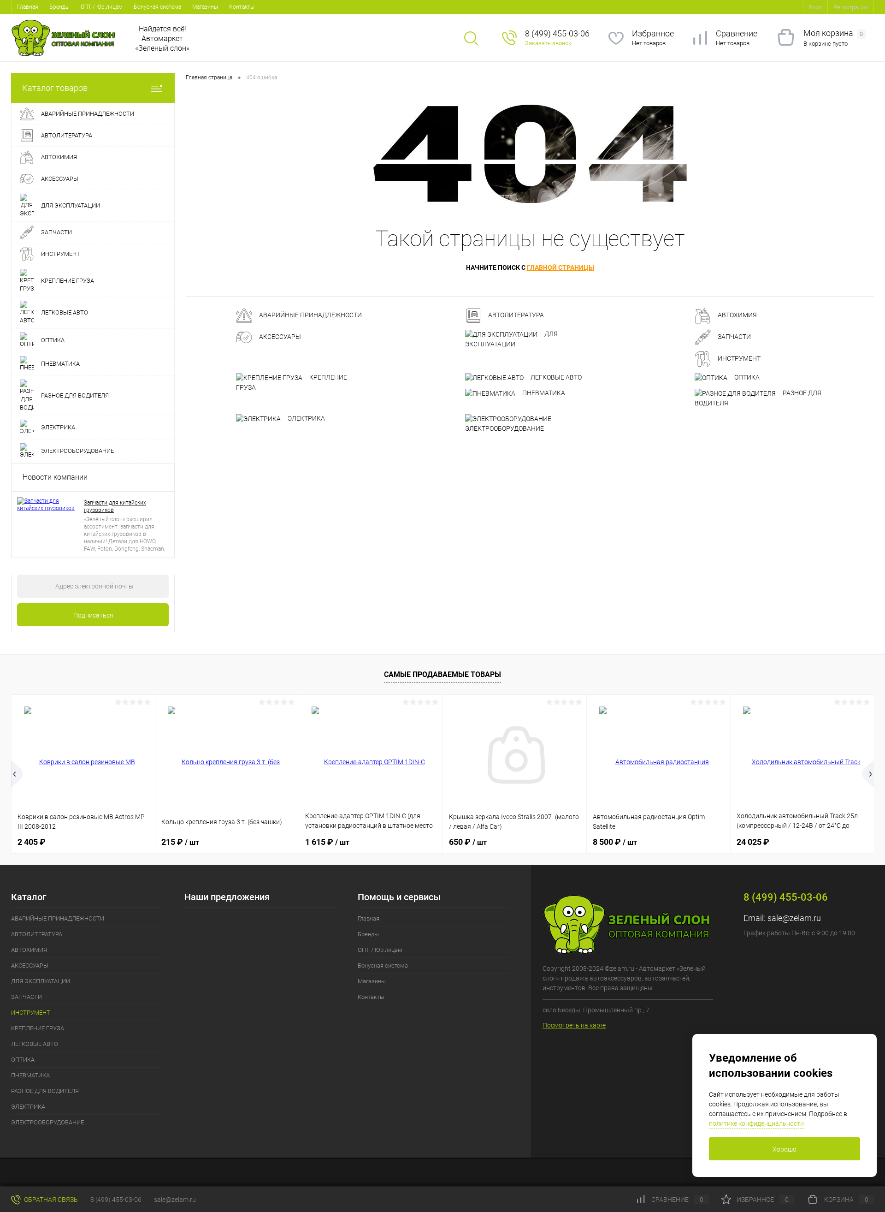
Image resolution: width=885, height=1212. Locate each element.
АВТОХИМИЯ (736, 315)
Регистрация (850, 7)
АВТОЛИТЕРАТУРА (515, 315)
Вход (815, 7)
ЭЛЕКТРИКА (305, 418)
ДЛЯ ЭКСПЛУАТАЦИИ (511, 339)
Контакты (241, 7)
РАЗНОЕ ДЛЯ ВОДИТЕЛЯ (758, 398)
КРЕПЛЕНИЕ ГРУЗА (291, 382)
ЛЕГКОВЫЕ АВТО (555, 377)
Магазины (205, 7)
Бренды (59, 7)
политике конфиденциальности (756, 1123)
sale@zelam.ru (794, 918)
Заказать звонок (548, 43)
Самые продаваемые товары (442, 674)
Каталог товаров (55, 88)
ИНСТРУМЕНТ (738, 358)
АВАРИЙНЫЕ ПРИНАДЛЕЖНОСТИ (310, 315)
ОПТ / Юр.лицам (102, 7)
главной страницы (560, 267)
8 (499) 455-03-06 (116, 1199)
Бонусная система (157, 7)
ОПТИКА (746, 377)
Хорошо (784, 1149)
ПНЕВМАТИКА (543, 393)
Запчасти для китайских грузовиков (115, 506)
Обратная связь (50, 1199)
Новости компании (55, 477)
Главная (27, 7)
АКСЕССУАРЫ (279, 337)
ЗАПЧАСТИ (733, 337)
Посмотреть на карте (574, 1025)
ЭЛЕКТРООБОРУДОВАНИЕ (504, 428)
